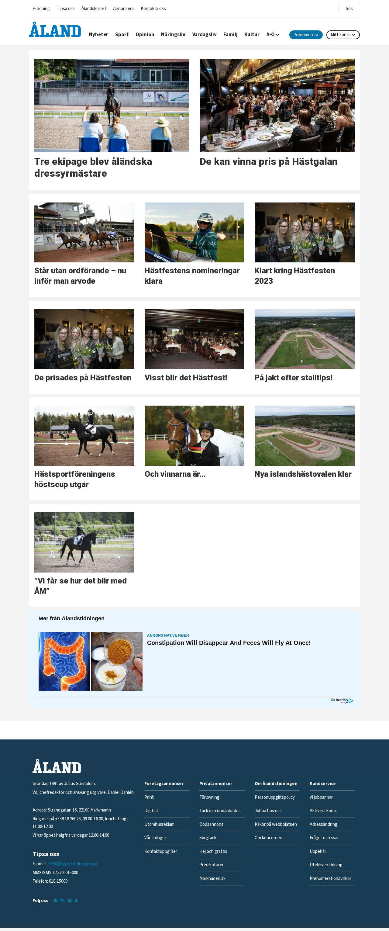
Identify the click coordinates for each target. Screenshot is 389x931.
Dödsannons (211, 824)
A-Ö (271, 34)
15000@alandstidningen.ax (72, 864)
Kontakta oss (153, 8)
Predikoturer (211, 865)
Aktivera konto (324, 811)
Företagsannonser (164, 783)
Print (149, 797)
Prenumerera (305, 35)
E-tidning (41, 8)
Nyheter (98, 34)
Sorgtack (207, 838)
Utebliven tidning (326, 865)
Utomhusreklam (159, 824)
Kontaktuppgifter (160, 851)
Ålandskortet (93, 8)
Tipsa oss (66, 8)
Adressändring (323, 824)
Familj (230, 34)
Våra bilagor (155, 838)
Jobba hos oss (268, 811)
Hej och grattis (213, 851)
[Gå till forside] (55, 29)
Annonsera (123, 8)
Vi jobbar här (321, 797)
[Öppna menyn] (349, 7)
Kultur (252, 34)
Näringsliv (173, 34)
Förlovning (209, 797)
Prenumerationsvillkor (330, 878)
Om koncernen (268, 838)
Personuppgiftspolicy (275, 797)
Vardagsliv (204, 34)
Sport (122, 34)
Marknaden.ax (212, 878)
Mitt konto (341, 35)
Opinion (145, 34)
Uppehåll (318, 851)
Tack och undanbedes (220, 811)
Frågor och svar (324, 838)
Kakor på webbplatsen (276, 824)
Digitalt (151, 811)
